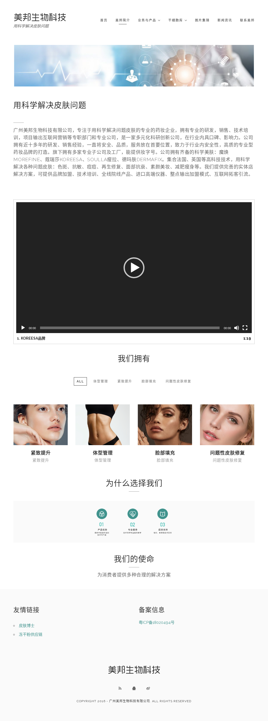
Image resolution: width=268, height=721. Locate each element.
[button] (134, 267)
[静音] (236, 327)
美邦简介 (122, 20)
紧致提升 (41, 453)
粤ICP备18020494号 (157, 622)
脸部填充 (165, 453)
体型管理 (103, 453)
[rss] (119, 688)
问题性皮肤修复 (227, 453)
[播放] (23, 327)
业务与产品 (147, 20)
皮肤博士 (27, 625)
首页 (104, 20)
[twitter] (148, 688)
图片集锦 (202, 20)
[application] (134, 267)
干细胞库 (175, 20)
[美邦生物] (39, 17)
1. (31, 338)
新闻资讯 (224, 20)
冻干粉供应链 (30, 634)
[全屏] (245, 327)
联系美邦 (247, 20)
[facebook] (134, 688)
